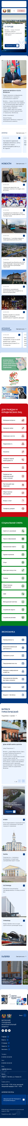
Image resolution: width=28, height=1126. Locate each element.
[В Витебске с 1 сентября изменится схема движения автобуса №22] (14, 220)
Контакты (4, 1049)
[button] (23, 781)
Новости (4, 1046)
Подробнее (9, 811)
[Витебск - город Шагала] (14, 387)
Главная (4, 1037)
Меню (22, 10)
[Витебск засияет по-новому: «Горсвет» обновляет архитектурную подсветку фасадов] (14, 296)
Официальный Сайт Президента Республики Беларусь (12, 1099)
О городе (4, 1043)
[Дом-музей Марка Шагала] (14, 720)
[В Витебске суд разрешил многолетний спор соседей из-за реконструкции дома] (14, 270)
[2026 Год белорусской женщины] (14, 372)
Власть (4, 1040)
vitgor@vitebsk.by (7, 1069)
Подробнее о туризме (8, 716)
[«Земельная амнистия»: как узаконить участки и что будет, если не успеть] (14, 169)
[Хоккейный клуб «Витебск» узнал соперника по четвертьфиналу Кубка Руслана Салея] (14, 194)
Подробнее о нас (10, 45)
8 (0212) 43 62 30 (7, 1063)
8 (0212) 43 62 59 (7, 1057)
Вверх (21, 1015)
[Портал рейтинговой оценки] (14, 999)
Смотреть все (20, 133)
